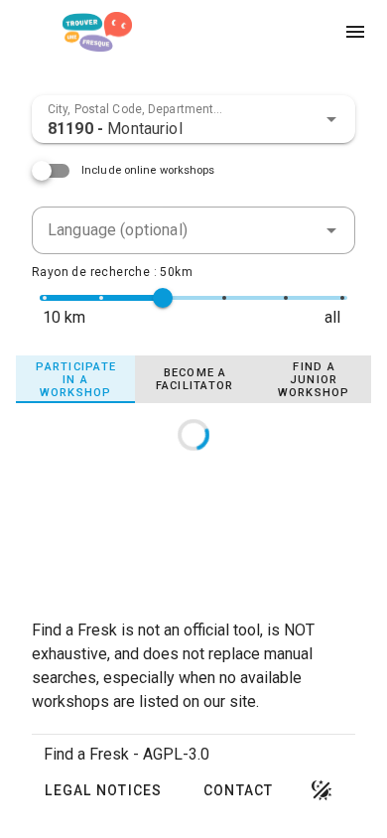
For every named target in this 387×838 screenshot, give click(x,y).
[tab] (75, 379)
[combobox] (193, 119)
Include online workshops (148, 170)
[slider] (163, 298)
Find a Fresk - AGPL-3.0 (126, 754)
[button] (331, 119)
